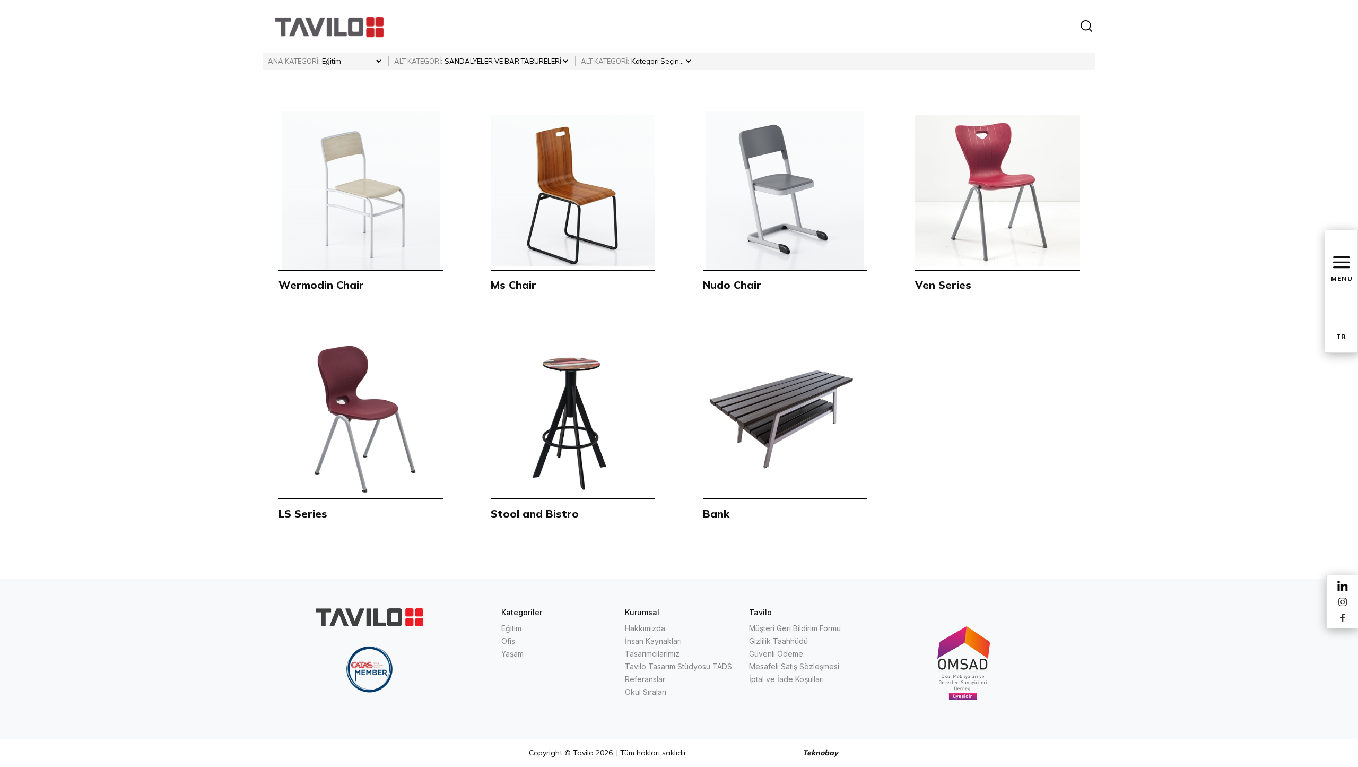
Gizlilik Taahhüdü (778, 640)
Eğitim (511, 628)
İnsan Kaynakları (653, 640)
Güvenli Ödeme (776, 653)
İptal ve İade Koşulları (786, 679)
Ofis (508, 640)
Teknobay (820, 752)
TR (1341, 336)
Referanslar (645, 679)
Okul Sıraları (645, 691)
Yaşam (512, 653)
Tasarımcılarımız (652, 653)
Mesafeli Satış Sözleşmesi (794, 666)
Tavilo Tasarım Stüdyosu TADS (678, 666)
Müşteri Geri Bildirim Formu (795, 628)
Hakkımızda (645, 628)
